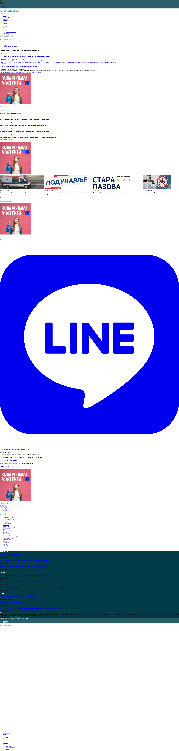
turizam (45, 62)
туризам (114, 62)
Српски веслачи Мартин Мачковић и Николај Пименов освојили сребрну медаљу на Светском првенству (30, 608)
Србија (6, 545)
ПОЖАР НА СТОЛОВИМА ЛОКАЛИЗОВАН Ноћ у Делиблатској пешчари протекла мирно (24, 131)
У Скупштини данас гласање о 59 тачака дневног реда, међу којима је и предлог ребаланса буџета (28, 137)
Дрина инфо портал (8, 59)
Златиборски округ (11, 32)
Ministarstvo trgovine (29, 62)
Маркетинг (5, 7)
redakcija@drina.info (15, 617)
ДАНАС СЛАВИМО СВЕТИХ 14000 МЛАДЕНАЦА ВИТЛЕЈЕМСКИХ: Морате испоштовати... (21, 457)
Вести (4, 16)
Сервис (5, 26)
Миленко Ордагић (85, 62)
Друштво (5, 19)
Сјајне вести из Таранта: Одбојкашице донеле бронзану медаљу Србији (20, 596)
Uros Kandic (63, 62)
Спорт (4, 24)
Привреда (5, 27)
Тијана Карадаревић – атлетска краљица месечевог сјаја (14, 450)
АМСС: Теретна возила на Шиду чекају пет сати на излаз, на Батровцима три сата (23, 125)
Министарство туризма (95, 62)
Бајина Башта (6, 17)
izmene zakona (5, 72)
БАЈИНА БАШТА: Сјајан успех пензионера (11, 602)
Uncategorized (8, 517)
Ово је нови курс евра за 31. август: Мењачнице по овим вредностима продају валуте (25, 119)
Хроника (6, 548)
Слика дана (7, 542)
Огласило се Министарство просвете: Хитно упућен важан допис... (16, 463)
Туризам (5, 21)
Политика (5, 20)
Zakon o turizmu (37, 72)
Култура (5, 23)
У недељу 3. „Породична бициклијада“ (10, 460)
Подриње (8, 30)
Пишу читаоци (7, 531)
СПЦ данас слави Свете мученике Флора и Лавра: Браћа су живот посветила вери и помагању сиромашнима (31, 587)
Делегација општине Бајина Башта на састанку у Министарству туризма (26, 56)
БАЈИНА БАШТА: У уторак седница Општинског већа (13, 467)
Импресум (5, 621)
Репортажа (6, 33)
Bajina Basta (4, 62)
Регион (5, 29)
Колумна (6, 525)
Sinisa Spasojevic (39, 62)
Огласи (6, 529)
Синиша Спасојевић (106, 62)
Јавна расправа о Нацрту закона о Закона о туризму (19, 66)
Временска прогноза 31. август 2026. (10, 113)
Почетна (5, 6)
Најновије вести (16, 54)
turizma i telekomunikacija (53, 62)
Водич (6, 522)
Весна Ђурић (76, 62)
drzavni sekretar (11, 62)
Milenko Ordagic (20, 62)
